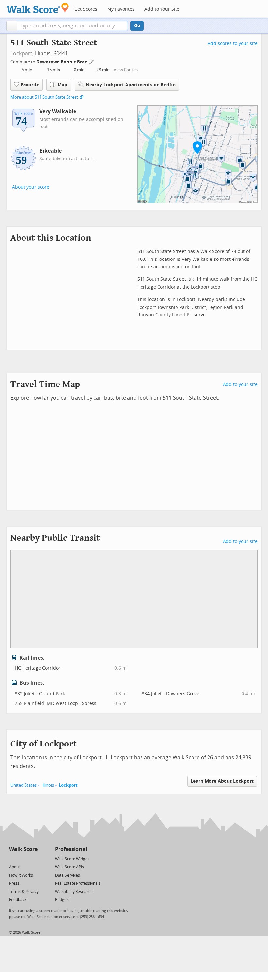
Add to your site (240, 384)
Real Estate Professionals (78, 883)
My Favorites (121, 9)
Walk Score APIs (69, 867)
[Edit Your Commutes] (91, 61)
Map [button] (62, 85)
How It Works (21, 875)
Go (137, 25)
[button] (11, 26)
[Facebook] (23, 858)
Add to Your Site (161, 9)
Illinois (48, 785)
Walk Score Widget (72, 859)
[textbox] (72, 26)
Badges (62, 899)
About (14, 867)
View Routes (126, 69)
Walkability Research (73, 891)
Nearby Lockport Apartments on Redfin (131, 85)
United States (23, 785)
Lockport (21, 53)
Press (14, 883)
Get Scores (85, 9)
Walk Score (23, 849)
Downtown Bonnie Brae (62, 61)
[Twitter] (13, 858)
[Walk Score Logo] (38, 8)
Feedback (17, 899)
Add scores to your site (233, 43)
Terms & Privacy (24, 891)
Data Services (67, 875)
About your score (30, 187)
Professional (71, 849)
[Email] (33, 858)
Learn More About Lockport (222, 781)
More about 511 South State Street (44, 97)
